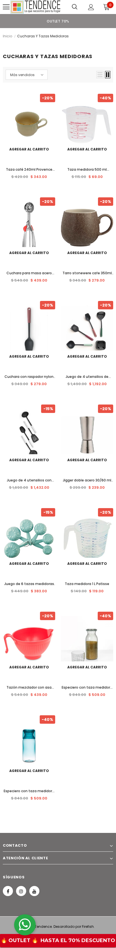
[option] (58, 21)
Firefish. (88, 926)
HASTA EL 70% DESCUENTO (78, 940)
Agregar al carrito (29, 149)
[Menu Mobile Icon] (6, 7)
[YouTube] (34, 891)
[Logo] (35, 7)
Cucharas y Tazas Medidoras (43, 36)
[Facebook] (8, 891)
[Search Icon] (74, 7)
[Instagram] (21, 891)
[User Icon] (91, 7)
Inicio (7, 36)
